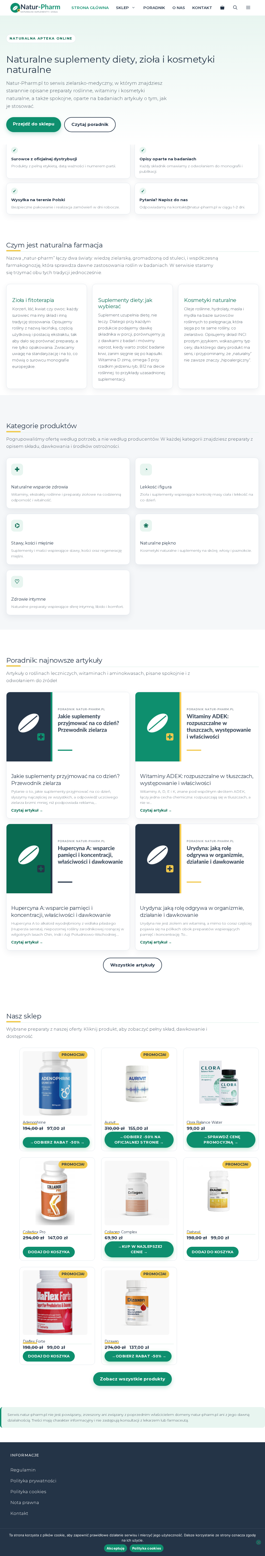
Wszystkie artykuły (132, 965)
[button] (248, 8)
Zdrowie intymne (28, 599)
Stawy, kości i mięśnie (32, 543)
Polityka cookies (28, 1491)
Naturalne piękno (158, 543)
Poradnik (154, 7)
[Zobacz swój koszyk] (222, 8)
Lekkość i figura (155, 487)
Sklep (122, 7)
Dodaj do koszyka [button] (49, 1252)
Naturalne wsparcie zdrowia (39, 487)
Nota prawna (24, 1502)
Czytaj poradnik (89, 124)
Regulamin (23, 1469)
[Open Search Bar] (235, 8)
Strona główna (90, 7)
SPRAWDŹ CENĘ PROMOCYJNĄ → (222, 1140)
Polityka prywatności (33, 1480)
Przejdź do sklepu (33, 123)
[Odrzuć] (258, 1542)
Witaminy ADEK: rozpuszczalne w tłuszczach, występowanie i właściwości (196, 779)
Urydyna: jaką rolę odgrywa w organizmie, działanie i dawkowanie (192, 911)
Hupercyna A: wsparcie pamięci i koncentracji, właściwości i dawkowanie (61, 911)
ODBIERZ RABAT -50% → (59, 1142)
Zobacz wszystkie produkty (132, 1378)
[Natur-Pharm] (35, 7)
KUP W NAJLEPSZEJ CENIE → (142, 1249)
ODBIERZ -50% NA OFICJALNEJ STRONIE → (139, 1140)
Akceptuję (115, 1548)
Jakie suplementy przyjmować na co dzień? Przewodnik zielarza (65, 779)
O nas (178, 7)
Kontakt (202, 7)
